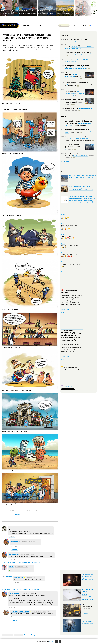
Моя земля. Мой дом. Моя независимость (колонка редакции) (63, 13)
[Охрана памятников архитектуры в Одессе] (30, 430)
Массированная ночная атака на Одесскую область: (75, 90)
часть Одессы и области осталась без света (77, 60)
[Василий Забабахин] (4, 531)
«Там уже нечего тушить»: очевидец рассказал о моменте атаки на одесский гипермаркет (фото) (27, 13)
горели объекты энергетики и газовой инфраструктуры (74, 93)
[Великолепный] (6, 544)
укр (75, 25)
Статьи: (64, 172)
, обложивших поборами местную (78, 139)
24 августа (64, 35)
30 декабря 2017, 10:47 (27, 593)
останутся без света (78, 41)
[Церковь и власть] (30, 255)
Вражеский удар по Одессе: (74, 99)
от (74, 132)
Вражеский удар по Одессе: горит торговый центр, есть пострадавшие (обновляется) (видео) (45, 13)
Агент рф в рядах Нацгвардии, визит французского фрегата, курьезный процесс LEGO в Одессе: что (79, 121)
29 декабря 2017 (6, 32)
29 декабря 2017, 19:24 (32, 528)
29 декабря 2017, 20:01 (29, 541)
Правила (26, 635)
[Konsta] (4, 570)
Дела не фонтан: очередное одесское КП (77, 129)
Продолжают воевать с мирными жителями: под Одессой (72, 146)
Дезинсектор (18, 577)
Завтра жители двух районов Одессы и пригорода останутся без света (87, 577)
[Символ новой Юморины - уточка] (30, 214)
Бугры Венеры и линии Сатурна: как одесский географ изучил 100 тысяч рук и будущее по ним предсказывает (9, 13)
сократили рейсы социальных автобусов (81, 54)
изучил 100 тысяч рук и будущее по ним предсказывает (78, 67)
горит (67, 101)
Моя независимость (85, 108)
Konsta (11, 566)
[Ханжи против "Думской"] (30, 503)
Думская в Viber (67, 386)
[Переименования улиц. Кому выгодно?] (30, 152)
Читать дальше (65, 309)
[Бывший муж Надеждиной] (6, 615)
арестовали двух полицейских (79, 138)
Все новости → (65, 161)
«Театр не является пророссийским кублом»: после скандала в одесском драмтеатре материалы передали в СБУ (81, 187)
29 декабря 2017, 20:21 (33, 577)
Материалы (27, 25)
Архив (39, 25)
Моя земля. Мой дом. (72, 108)
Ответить (12, 536)
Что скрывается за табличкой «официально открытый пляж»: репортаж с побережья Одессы (82, 177)
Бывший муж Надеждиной (20, 611)
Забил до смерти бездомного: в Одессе (77, 82)
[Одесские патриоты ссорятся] (30, 308)
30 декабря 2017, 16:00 (39, 611)
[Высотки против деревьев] (30, 469)
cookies (51, 641)
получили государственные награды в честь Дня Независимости (79, 47)
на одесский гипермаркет (74, 77)
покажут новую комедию (80, 155)
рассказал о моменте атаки (72, 75)
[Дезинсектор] (7, 576)
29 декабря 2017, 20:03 (27, 554)
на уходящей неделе (79, 125)
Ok (56, 641)
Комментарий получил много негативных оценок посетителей (22, 562)
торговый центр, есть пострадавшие (74, 102)
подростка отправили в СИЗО (74, 84)
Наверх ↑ (18, 514)
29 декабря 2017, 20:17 (21, 566)
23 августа (64, 116)
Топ (48, 25)
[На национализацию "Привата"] (30, 102)
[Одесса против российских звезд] (30, 346)
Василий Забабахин (15, 528)
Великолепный (16, 541)
